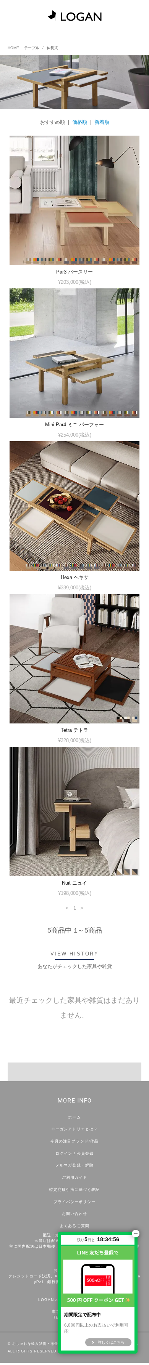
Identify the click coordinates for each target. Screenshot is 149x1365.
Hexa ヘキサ (75, 577)
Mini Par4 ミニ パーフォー (74, 424)
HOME (13, 48)
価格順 (79, 122)
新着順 (101, 122)
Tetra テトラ (74, 730)
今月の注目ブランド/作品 (74, 1141)
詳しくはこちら (111, 1342)
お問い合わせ (74, 1213)
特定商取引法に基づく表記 (74, 1189)
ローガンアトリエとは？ (74, 1129)
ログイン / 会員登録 (74, 1153)
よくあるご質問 (74, 1226)
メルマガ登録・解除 (74, 1165)
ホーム (74, 1117)
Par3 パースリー (74, 272)
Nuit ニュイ (74, 883)
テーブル (31, 48)
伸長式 (52, 48)
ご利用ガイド (74, 1177)
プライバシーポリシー (74, 1202)
